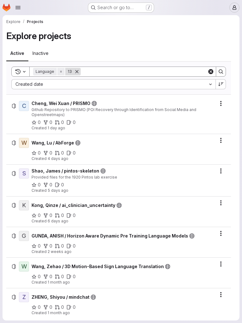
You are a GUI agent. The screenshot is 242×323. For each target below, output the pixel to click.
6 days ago (58, 221)
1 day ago (56, 128)
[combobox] (113, 84)
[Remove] (77, 71)
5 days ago (58, 190)
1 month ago (59, 282)
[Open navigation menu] (18, 8)
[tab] (17, 53)
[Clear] (211, 71)
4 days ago (58, 158)
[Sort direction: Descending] (221, 84)
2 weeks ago (60, 251)
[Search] (221, 72)
